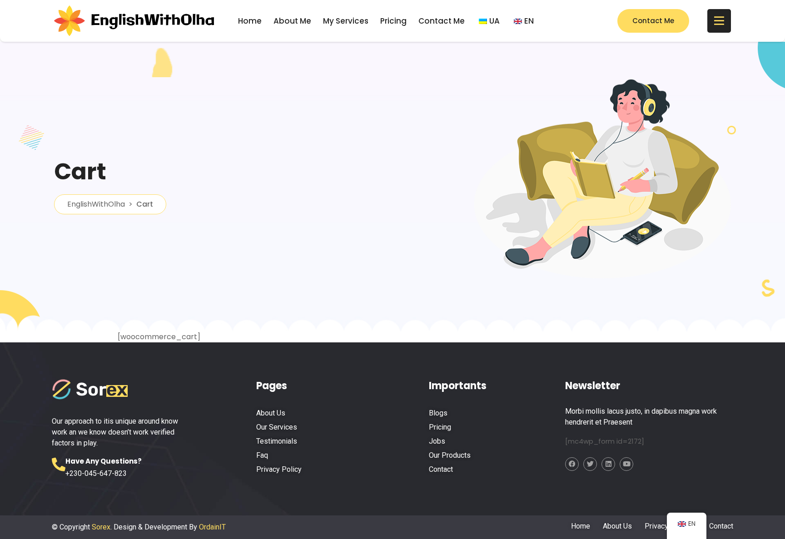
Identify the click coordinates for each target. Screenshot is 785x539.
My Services (345, 20)
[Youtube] (626, 464)
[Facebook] (572, 464)
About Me (292, 20)
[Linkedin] (608, 464)
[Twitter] (590, 464)
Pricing (393, 20)
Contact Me (441, 20)
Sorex (101, 527)
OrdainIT (212, 527)
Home (250, 20)
